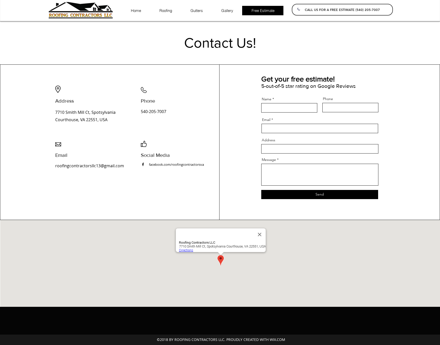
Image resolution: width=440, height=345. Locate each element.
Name (266, 99)
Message (269, 159)
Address (268, 140)
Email (266, 119)
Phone (328, 99)
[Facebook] (143, 164)
